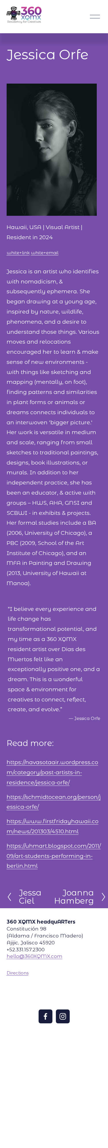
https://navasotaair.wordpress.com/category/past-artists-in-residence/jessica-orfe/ (52, 772)
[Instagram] (63, 1016)
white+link (18, 252)
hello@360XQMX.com (34, 956)
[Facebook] (45, 1016)
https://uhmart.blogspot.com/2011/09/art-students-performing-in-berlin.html (54, 855)
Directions (18, 973)
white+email (44, 252)
